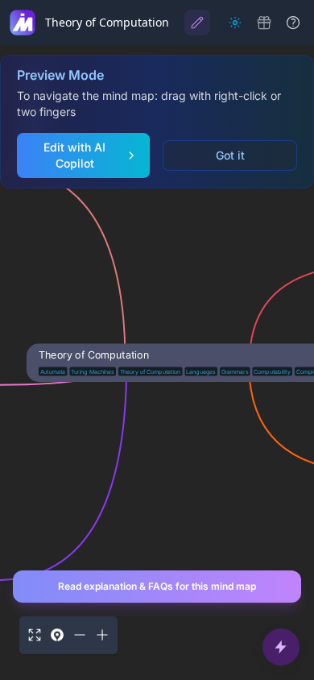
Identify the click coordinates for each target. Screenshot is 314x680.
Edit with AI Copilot (74, 155)
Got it (230, 155)
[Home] (22, 22)
